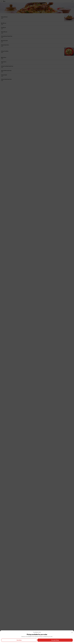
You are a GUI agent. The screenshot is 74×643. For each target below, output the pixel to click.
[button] (72, 632)
